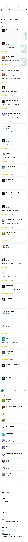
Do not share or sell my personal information (11, 521)
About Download (5, 501)
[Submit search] (9, 10)
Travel (19, 15)
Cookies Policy (4, 519)
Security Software (14, 15)
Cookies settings (5, 523)
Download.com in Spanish (7, 508)
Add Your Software (5, 503)
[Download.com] (4, 10)
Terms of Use (4, 517)
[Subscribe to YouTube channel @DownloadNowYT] (8, 531)
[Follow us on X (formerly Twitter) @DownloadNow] (5, 531)
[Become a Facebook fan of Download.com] (3, 531)
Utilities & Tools (23, 15)
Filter (2, 22)
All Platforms (4, 15)
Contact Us (4, 506)
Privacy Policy (4, 514)
